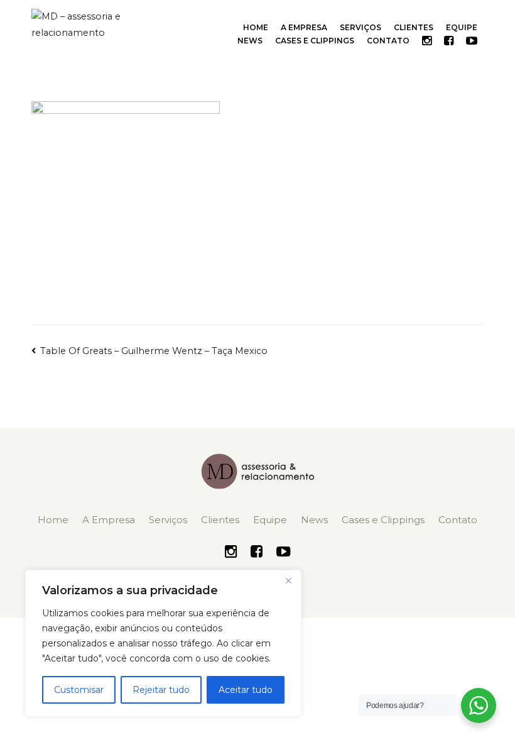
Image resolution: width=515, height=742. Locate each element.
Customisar (79, 689)
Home (255, 27)
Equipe (461, 27)
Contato (388, 40)
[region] (163, 643)
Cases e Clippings (314, 40)
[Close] (288, 580)
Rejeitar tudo (161, 689)
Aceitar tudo (246, 689)
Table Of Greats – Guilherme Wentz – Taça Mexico (154, 351)
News (250, 40)
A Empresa (304, 27)
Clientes (413, 27)
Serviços (360, 27)
